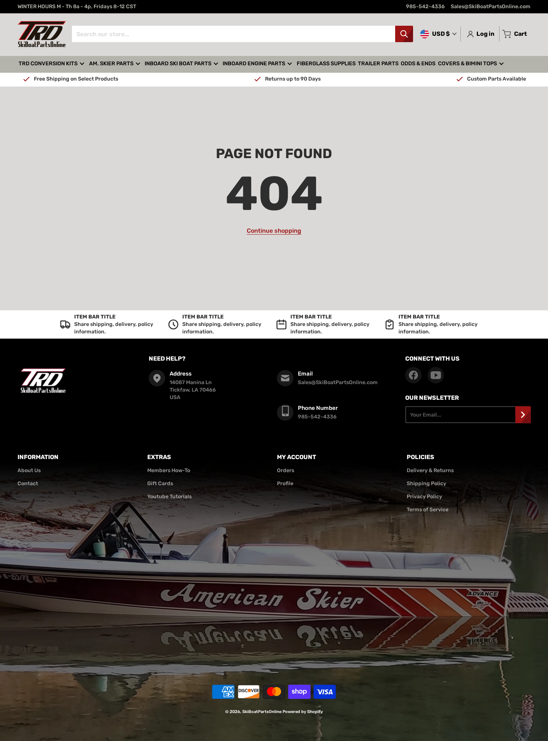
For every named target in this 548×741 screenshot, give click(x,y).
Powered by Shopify (303, 711)
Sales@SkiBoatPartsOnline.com (490, 6)
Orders (285, 470)
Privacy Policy (424, 496)
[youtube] (436, 375)
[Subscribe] (523, 414)
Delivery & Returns (430, 470)
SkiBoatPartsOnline (261, 711)
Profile (285, 483)
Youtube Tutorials (169, 496)
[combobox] (242, 34)
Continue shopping (274, 230)
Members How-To (168, 470)
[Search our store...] (404, 34)
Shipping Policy (426, 483)
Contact (28, 483)
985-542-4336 (425, 6)
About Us (29, 470)
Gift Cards (160, 483)
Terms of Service (427, 509)
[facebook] (413, 375)
